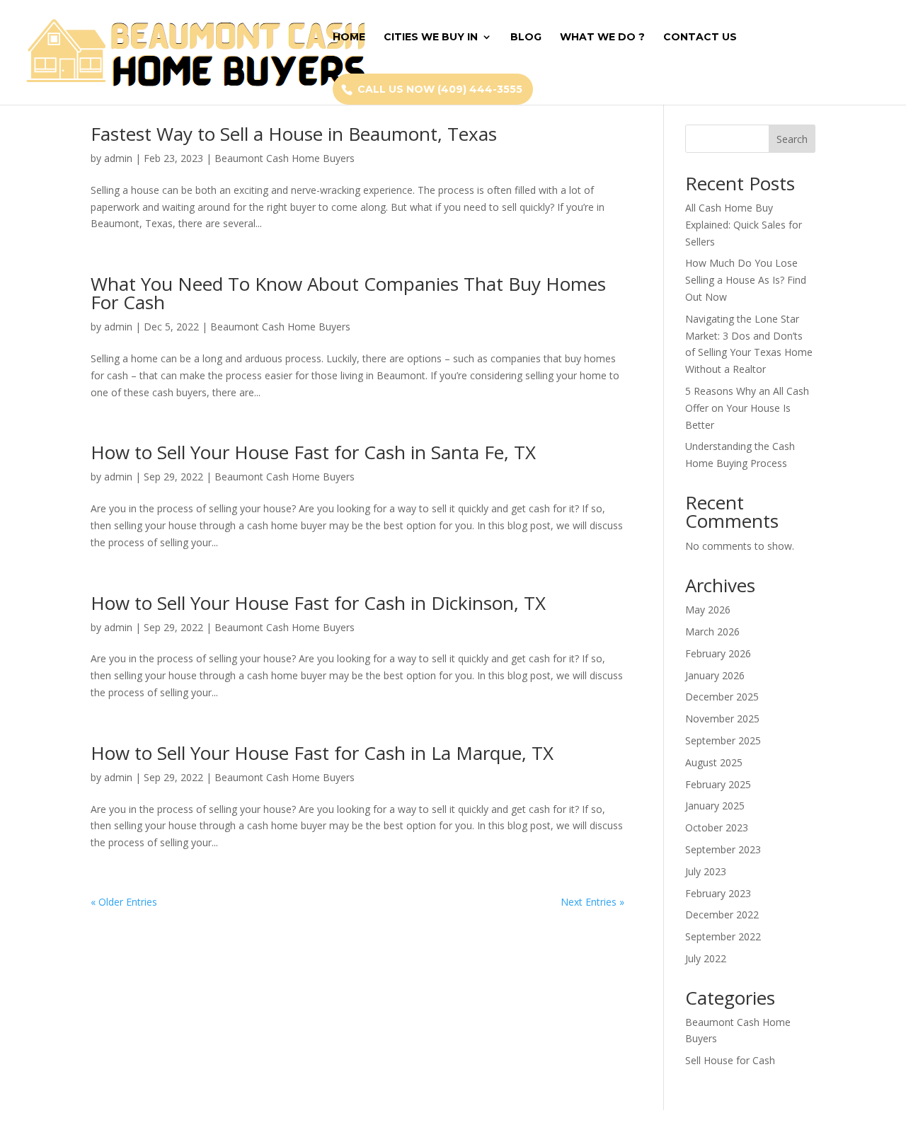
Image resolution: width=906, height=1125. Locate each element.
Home (349, 37)
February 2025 (718, 784)
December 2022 (722, 914)
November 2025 (722, 718)
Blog (525, 37)
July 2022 (705, 958)
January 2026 (715, 675)
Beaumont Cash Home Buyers (284, 158)
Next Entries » (592, 901)
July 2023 (705, 871)
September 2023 (723, 849)
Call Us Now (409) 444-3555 (439, 89)
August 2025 (713, 762)
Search (792, 139)
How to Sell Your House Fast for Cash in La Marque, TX (322, 753)
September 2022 (723, 936)
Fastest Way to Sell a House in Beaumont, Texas (294, 133)
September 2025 (723, 740)
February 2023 (718, 893)
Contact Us (700, 37)
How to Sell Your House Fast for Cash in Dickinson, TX (318, 603)
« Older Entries (124, 901)
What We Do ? (602, 37)
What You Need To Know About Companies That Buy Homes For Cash (348, 293)
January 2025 (715, 805)
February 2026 (718, 653)
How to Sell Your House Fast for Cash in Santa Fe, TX (313, 452)
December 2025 (722, 696)
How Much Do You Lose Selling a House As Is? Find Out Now (745, 280)
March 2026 (712, 631)
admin (118, 158)
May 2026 (707, 609)
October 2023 (716, 827)
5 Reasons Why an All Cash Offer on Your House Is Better (747, 408)
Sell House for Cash (730, 1060)
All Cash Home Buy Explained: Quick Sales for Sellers (743, 224)
